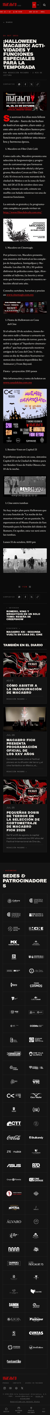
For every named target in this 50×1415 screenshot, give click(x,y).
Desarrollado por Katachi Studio (25, 1401)
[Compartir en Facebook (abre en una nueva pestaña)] (25, 84)
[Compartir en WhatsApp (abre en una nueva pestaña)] (19, 84)
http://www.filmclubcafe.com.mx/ (22, 212)
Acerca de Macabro (34, 1383)
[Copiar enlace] (37, 84)
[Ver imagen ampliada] (25, 230)
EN (38, 5)
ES (34, 5)
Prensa (6, 1383)
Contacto (17, 1383)
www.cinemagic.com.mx (19, 294)
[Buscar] (44, 5)
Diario (8, 22)
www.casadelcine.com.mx (17, 382)
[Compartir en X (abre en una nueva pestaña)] (31, 84)
